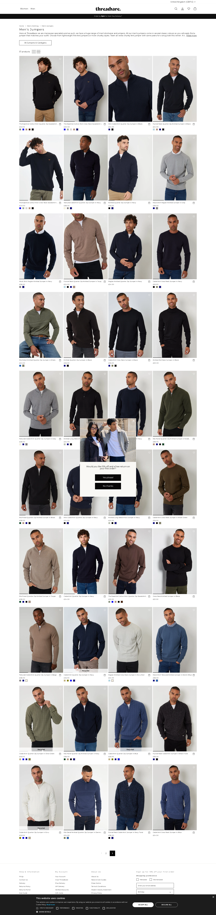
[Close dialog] (134, 421)
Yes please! (108, 477)
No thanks (108, 486)
